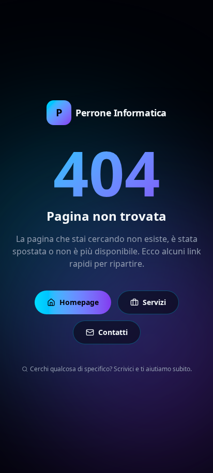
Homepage (79, 302)
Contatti (113, 332)
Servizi (154, 302)
